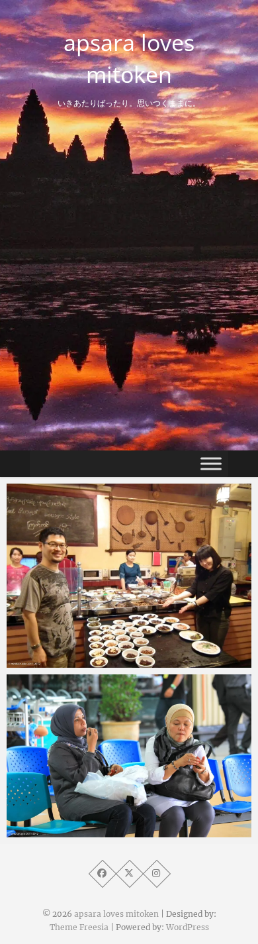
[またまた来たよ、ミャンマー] (129, 576)
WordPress (187, 927)
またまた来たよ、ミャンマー (97, 661)
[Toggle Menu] (211, 463)
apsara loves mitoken (129, 58)
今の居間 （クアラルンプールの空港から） (128, 830)
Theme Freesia (79, 927)
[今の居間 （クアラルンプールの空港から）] (129, 756)
